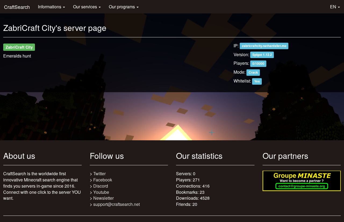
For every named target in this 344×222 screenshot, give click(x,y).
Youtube (101, 192)
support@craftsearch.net (116, 204)
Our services (85, 6)
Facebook (102, 180)
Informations (50, 6)
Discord (100, 186)
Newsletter (103, 198)
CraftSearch (17, 6)
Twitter (99, 173)
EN (333, 6)
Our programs (122, 6)
